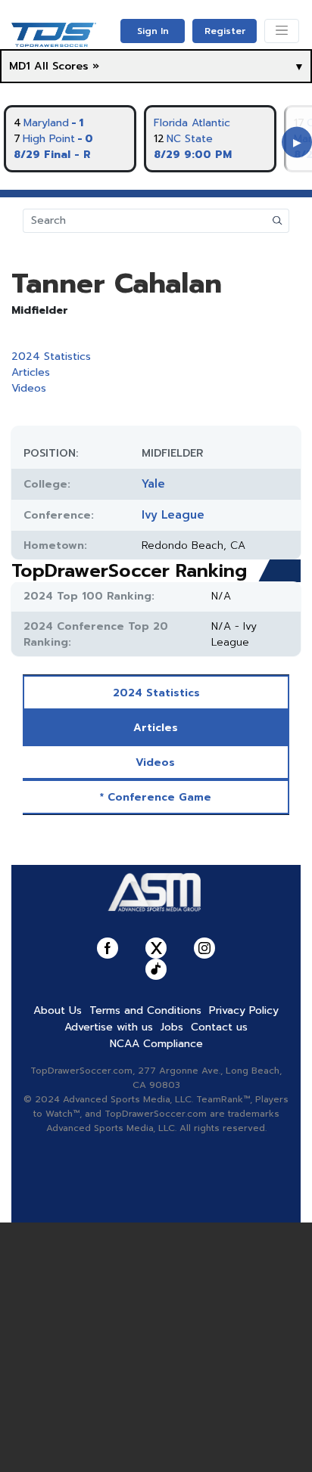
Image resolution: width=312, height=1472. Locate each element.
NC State (190, 139)
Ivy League (173, 515)
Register (224, 31)
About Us (57, 1010)
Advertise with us (108, 1027)
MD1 (19, 66)
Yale (153, 484)
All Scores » (66, 66)
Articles (30, 372)
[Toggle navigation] (281, 31)
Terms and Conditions (145, 1010)
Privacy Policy (244, 1010)
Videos (28, 388)
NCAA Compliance (156, 1044)
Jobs (172, 1027)
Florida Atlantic (192, 123)
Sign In (153, 31)
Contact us (219, 1027)
